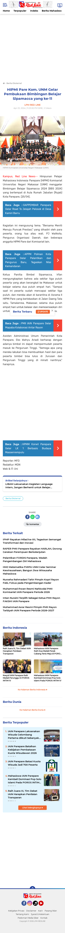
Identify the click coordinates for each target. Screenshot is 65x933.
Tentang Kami (22, 914)
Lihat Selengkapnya (31, 807)
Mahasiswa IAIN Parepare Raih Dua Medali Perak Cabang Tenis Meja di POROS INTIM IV (48, 651)
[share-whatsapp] (32, 517)
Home (6, 10)
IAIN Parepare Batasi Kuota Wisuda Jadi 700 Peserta (24, 763)
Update (43, 311)
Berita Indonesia (15, 627)
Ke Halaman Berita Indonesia (32, 689)
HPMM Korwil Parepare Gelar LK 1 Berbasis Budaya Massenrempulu (28, 448)
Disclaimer (31, 911)
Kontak (43, 918)
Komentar (34, 524)
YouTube (43, 907)
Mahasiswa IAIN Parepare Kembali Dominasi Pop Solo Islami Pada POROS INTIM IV (47, 678)
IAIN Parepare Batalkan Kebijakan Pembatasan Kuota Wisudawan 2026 (22, 749)
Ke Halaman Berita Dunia (32, 710)
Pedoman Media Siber (28, 918)
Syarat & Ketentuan (40, 914)
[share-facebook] (27, 517)
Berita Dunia (12, 702)
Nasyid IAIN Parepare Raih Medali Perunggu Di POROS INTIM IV (16, 678)
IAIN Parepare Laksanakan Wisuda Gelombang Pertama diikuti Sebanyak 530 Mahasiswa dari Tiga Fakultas (24, 735)
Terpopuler (20, 10)
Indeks (34, 10)
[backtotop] (32, 889)
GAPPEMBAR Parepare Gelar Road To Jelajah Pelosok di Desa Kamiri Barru (28, 209)
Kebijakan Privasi (16, 911)
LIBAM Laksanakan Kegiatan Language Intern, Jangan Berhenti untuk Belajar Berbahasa (29, 485)
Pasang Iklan (51, 911)
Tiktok (36, 907)
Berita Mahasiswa (52, 10)
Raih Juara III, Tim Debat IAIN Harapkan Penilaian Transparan (17, 651)
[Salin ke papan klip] (37, 517)
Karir (40, 911)
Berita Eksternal (13, 498)
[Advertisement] (32, 46)
